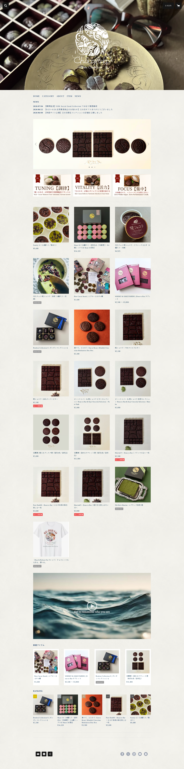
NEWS (78, 96)
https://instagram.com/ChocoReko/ (134, 754)
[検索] (6, 5)
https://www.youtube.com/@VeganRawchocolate (140, 754)
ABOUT (60, 96)
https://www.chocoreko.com (146, 754)
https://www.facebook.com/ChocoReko (122, 754)
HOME (36, 96)
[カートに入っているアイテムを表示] (178, 5)
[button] (168, 5)
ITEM (69, 96)
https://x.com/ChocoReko (128, 754)
